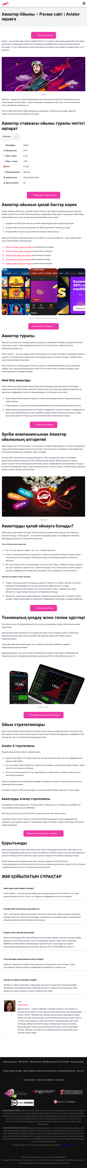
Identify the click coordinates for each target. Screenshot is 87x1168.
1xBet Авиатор (35, 1062)
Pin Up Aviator (63, 1062)
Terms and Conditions (45, 1080)
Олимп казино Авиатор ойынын (19, 263)
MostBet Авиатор (50, 1062)
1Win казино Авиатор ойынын (18, 259)
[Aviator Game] (5, 3)
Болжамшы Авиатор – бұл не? (70, 1071)
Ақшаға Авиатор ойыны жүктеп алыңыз (40, 1071)
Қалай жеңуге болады (13, 1071)
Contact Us (59, 1080)
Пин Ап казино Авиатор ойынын (19, 251)
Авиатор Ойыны (10, 1062)
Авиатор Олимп (77, 1062)
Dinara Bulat (23, 1005)
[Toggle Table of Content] (14, 137)
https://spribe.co (68, 1145)
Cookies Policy (29, 1080)
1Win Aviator (23, 1062)
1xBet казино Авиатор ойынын (18, 255)
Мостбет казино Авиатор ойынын (20, 247)
